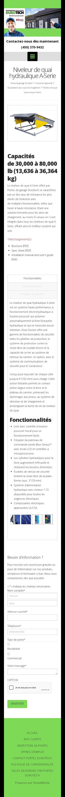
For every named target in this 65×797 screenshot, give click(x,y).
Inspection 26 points (32, 745)
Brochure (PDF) (20, 246)
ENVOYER (17, 704)
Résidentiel (13, 648)
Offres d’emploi (32, 752)
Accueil (32, 733)
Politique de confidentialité (32, 764)
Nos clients (32, 739)
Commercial (14, 658)
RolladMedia (41, 782)
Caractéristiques (32, 286)
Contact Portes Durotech (32, 758)
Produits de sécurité (32, 294)
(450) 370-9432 (32, 47)
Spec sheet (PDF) (21, 250)
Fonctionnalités (32, 278)
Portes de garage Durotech (22, 83)
